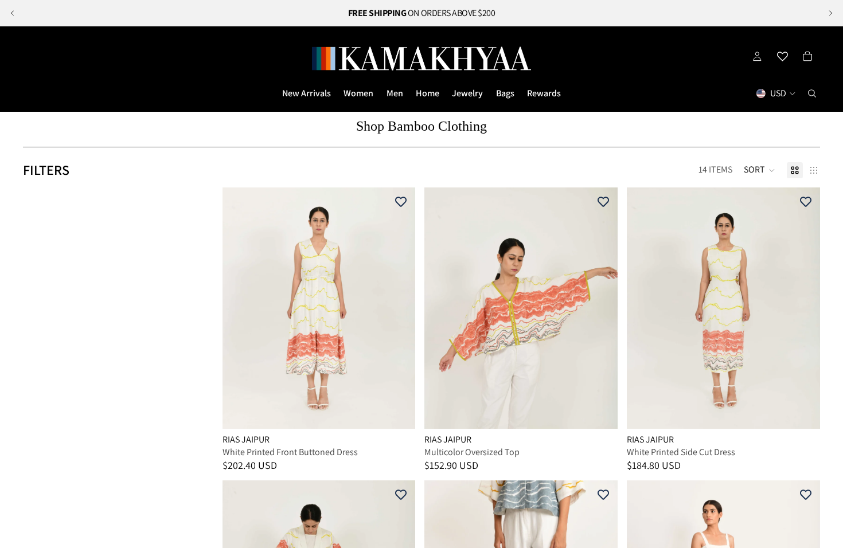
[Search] (812, 93)
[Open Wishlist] (782, 56)
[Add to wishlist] (400, 201)
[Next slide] (830, 13)
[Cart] (807, 56)
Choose (407, 411)
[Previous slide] (12, 13)
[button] (759, 170)
